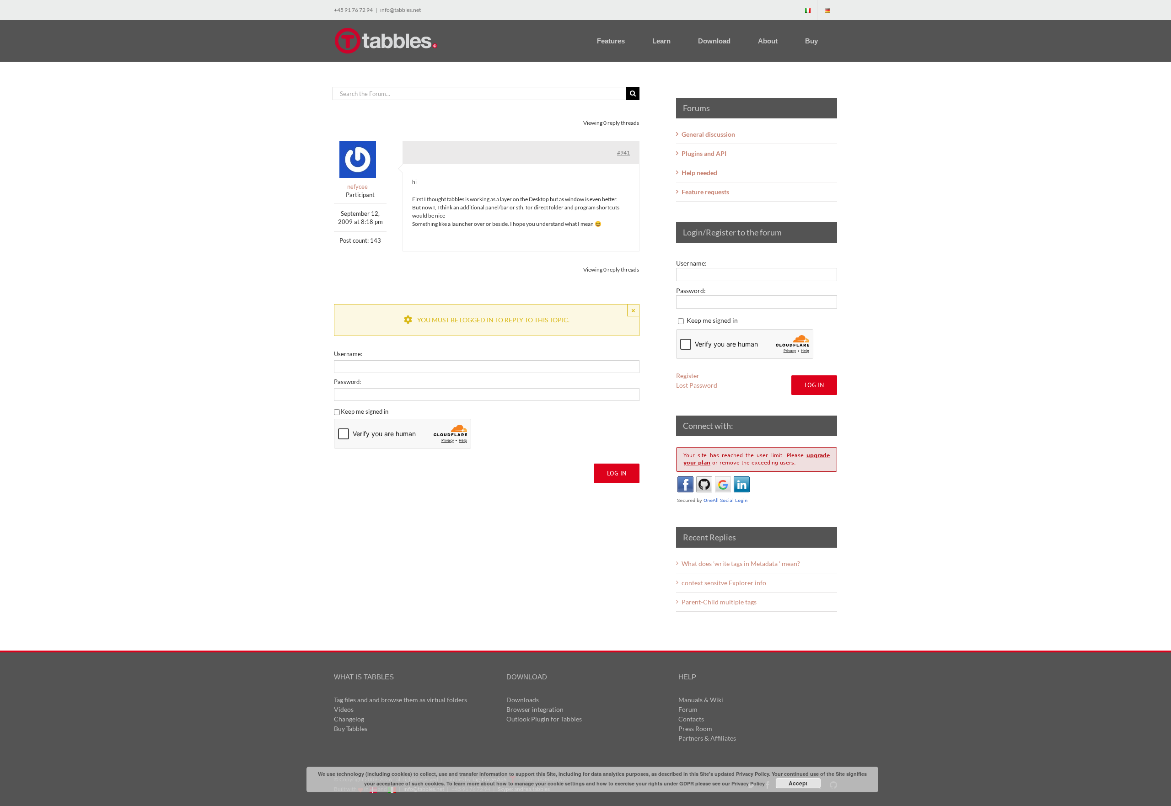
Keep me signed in (364, 411)
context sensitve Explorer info (724, 583)
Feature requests (705, 192)
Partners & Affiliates (707, 738)
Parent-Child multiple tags (719, 602)
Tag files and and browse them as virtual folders (400, 700)
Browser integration (535, 709)
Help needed (699, 172)
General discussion (708, 134)
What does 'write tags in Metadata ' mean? (741, 563)
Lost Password (696, 385)
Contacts (691, 719)
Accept (798, 783)
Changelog (349, 719)
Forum (688, 709)
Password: (347, 381)
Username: (348, 354)
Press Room (695, 728)
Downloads (522, 700)
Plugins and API (704, 153)
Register (687, 375)
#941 (623, 152)
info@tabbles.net (400, 9)
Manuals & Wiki (700, 700)
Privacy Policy (748, 783)
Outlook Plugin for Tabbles (544, 719)
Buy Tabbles (350, 728)
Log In (616, 473)
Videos (344, 709)
